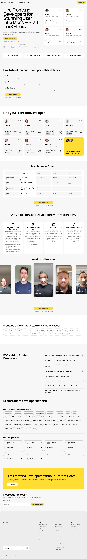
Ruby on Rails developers (60, 534)
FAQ (72, 532)
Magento (7, 417)
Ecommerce (23, 417)
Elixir (30, 417)
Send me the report (37, 504)
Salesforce (14, 417)
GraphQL (55, 417)
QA (78, 420)
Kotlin (62, 420)
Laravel (67, 413)
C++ (12, 420)
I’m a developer (22, 2)
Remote (74, 413)
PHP (26, 428)
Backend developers (43, 526)
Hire (60, 22)
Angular (48, 424)
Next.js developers (59, 538)
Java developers (58, 524)
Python (60, 413)
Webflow (17, 424)
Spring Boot (76, 417)
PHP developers (42, 534)
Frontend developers (43, 530)
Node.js (18, 413)
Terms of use (73, 526)
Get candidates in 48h (10, 38)
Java (75, 424)
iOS (56, 424)
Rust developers (58, 541)
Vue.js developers (58, 543)
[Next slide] (46, 302)
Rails (18, 428)
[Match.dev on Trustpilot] (7, 548)
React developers (58, 532)
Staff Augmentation (37, 420)
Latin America (19, 420)
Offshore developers (59, 528)
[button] (12, 2)
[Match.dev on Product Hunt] (17, 548)
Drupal (54, 420)
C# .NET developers (43, 536)
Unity (35, 417)
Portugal (27, 420)
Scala (69, 417)
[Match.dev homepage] (20, 522)
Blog (28, 2)
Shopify (8, 424)
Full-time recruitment (75, 524)
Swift (70, 420)
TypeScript (40, 413)
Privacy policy (73, 528)
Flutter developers (42, 528)
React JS (8, 413)
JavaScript (66, 424)
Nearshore (47, 420)
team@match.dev (60, 555)
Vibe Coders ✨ (58, 536)
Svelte (6, 420)
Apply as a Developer (75, 534)
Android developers (43, 524)
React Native (28, 413)
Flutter (50, 413)
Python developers (59, 530)
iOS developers (42, 532)
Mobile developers (59, 526)
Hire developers (81, 2)
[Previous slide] (41, 302)
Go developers (42, 541)
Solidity (62, 417)
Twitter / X (41, 555)
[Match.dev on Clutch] (26, 548)
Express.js (8, 428)
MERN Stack (43, 417)
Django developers (43, 538)
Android (38, 424)
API (49, 417)
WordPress (28, 424)
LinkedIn (50, 555)
